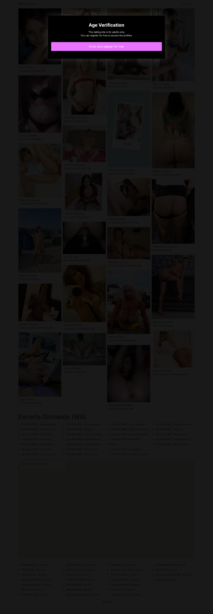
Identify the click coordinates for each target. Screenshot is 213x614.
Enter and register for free (106, 46)
